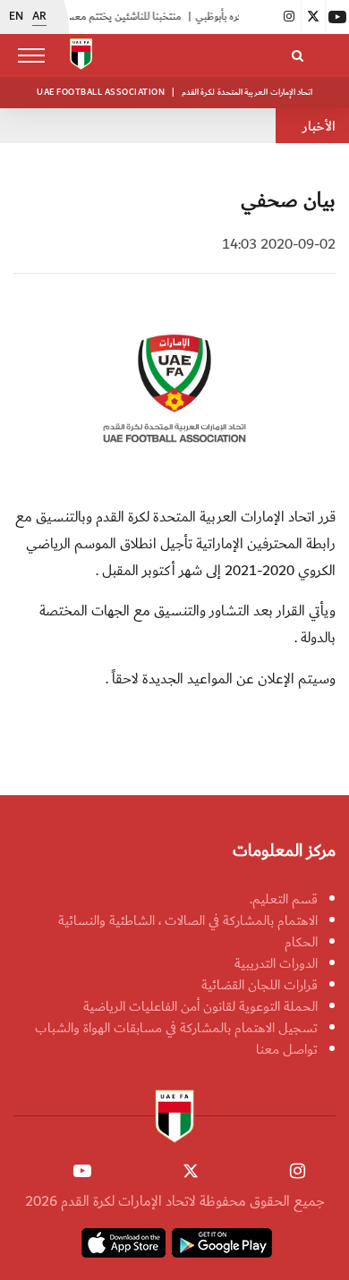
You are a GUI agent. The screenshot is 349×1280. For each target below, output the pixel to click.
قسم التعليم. (284, 899)
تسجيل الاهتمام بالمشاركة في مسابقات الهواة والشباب (176, 1027)
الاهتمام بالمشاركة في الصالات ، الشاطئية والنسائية (188, 920)
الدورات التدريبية (276, 963)
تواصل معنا (287, 1049)
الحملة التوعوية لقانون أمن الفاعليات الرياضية (200, 1006)
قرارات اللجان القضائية (259, 984)
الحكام (301, 942)
